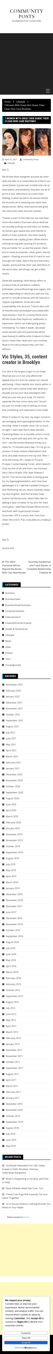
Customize (26, 1333)
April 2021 (11, 750)
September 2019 (14, 852)
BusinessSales (12, 599)
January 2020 (13, 828)
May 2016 (11, 960)
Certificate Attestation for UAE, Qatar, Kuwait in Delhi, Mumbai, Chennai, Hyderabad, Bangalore (24, 1169)
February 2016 (13, 978)
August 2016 (12, 942)
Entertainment (13, 617)
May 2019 (11, 870)
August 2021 (12, 726)
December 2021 (14, 702)
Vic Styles (12, 357)
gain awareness (22, 230)
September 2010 (14, 1121)
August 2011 (12, 1074)
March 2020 (12, 816)
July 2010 (10, 1133)
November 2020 (14, 780)
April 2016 (11, 966)
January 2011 (13, 1098)
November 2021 (14, 708)
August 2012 (12, 1002)
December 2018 (14, 894)
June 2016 (11, 954)
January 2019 (13, 888)
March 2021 (12, 756)
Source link (8, 548)
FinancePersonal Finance (18, 623)
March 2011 (12, 1086)
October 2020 (13, 786)
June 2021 (11, 738)
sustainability (9, 306)
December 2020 (14, 774)
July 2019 (10, 864)
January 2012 (13, 1044)
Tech (7, 659)
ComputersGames (14, 611)
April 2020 (11, 810)
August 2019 (12, 858)
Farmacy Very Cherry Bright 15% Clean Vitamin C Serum (24, 473)
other (8, 647)
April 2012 (11, 1026)
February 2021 (13, 762)
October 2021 (13, 714)
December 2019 (14, 834)
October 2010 (13, 1116)
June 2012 (11, 1014)
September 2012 (14, 996)
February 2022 (13, 690)
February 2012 (13, 1038)
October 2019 (13, 846)
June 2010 (11, 1139)
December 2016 (14, 918)
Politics (9, 652)
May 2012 (11, 1020)
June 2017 (11, 912)
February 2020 (13, 822)
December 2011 (14, 1050)
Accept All (26, 1342)
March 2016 (12, 972)
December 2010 (14, 1103)
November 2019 (14, 840)
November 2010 (14, 1110)
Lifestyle (11, 163)
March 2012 (12, 1032)
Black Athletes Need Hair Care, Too (24, 1188)
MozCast (26, 1217)
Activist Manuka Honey (29, 442)
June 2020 (11, 804)
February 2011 (13, 1091)
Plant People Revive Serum (34, 506)
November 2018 (14, 900)
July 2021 (10, 732)
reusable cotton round (37, 434)
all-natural (41, 297)
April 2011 (11, 1080)
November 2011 (14, 1056)
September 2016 (14, 936)
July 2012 (10, 1008)
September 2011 (14, 1068)
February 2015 (13, 984)
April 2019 (11, 876)
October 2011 (13, 1062)
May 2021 (11, 744)
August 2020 (12, 798)
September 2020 (14, 792)
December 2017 (14, 906)
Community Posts (26, 13)
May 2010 (11, 1146)
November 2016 (14, 924)
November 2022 (14, 684)
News (8, 641)
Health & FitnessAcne (16, 629)
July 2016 (10, 948)
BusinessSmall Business (18, 605)
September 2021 (14, 720)
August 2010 (12, 1128)
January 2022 (13, 696)
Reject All (26, 1338)
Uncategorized (13, 665)
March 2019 (12, 882)
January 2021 (13, 768)
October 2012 (13, 990)
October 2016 (13, 930)
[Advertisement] (26, 59)
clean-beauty (39, 235)
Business (10, 593)
